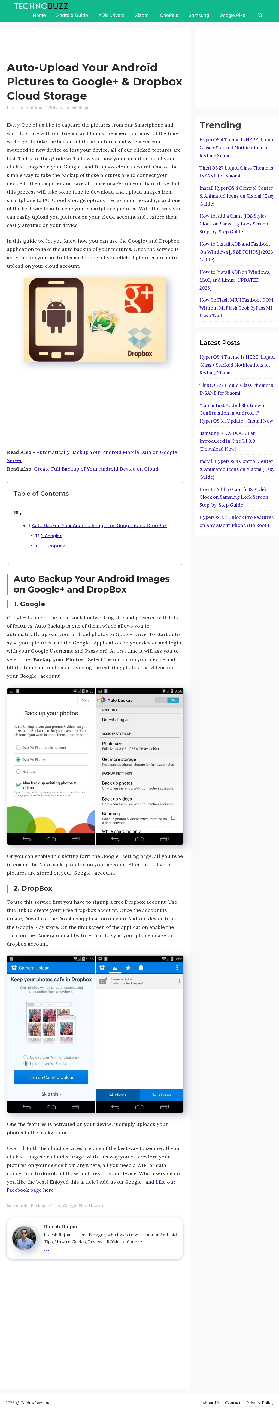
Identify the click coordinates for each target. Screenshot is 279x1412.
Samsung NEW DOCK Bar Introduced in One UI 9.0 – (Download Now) (229, 441)
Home (39, 15)
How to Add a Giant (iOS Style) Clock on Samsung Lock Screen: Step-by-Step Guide (234, 224)
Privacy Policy (260, 1402)
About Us (211, 1402)
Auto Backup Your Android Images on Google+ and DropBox (99, 525)
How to (96, 1205)
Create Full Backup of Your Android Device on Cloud (96, 469)
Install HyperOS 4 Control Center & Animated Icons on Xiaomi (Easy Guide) (236, 196)
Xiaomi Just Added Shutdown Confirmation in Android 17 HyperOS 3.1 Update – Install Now (236, 413)
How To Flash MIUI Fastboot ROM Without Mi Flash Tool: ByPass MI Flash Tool (236, 308)
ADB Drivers (111, 15)
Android (21, 1205)
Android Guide (72, 15)
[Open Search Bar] (260, 15)
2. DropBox (53, 545)
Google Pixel (233, 15)
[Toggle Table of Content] (18, 514)
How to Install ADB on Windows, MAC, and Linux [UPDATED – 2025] (234, 280)
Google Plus (75, 1205)
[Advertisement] (106, 45)
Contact (233, 1402)
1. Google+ (51, 535)
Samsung (199, 15)
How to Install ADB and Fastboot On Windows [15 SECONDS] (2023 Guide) (236, 252)
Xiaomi (142, 15)
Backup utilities (46, 1205)
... (47, 1247)
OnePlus (169, 15)
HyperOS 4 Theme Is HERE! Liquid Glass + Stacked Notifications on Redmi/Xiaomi (237, 148)
